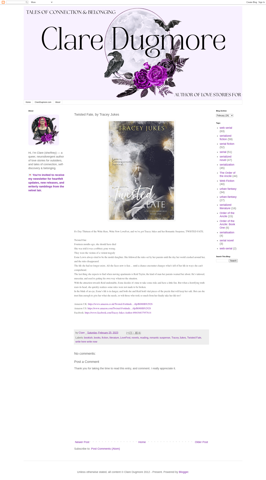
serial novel (227, 240)
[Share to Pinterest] (139, 332)
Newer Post (82, 442)
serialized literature (225, 206)
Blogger (183, 472)
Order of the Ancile (227, 214)
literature (114, 337)
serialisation (227, 232)
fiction (105, 337)
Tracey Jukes (178, 337)
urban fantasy (228, 188)
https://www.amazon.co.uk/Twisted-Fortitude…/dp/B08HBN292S (120, 304)
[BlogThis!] (130, 332)
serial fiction (227, 143)
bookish (88, 337)
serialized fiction (225, 137)
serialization (227, 164)
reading (144, 337)
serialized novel (225, 158)
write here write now (86, 341)
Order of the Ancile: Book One (227, 224)
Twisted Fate (194, 337)
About (57, 102)
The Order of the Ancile (227, 174)
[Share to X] (133, 332)
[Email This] (127, 332)
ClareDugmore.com (43, 102)
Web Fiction (227, 180)
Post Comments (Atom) (105, 448)
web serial (226, 127)
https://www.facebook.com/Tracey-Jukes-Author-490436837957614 (118, 312)
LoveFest (125, 337)
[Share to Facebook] (136, 332)
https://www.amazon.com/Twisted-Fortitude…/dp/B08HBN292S (119, 308)
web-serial (226, 248)
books (97, 337)
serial (223, 152)
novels (135, 337)
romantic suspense (160, 337)
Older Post (201, 442)
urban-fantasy (228, 196)
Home (28, 102)
